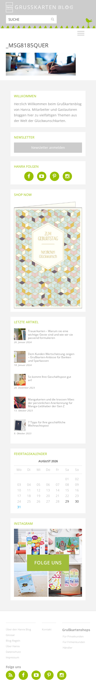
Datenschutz (13, 651)
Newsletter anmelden (48, 147)
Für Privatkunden (73, 636)
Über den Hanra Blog (18, 629)
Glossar (10, 635)
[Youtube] (41, 176)
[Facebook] (29, 176)
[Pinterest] (54, 176)
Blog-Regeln (13, 640)
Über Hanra (13, 646)
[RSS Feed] (10, 675)
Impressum (12, 657)
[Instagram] (67, 176)
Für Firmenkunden (74, 642)
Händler (67, 647)
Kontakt (46, 629)
